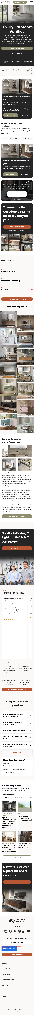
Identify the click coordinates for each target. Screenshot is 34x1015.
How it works (24, 115)
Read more (4, 133)
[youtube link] (28, 931)
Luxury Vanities (19, 798)
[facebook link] (10, 931)
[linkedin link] (23, 931)
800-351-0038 (17, 199)
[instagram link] (5, 931)
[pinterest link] (19, 931)
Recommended (6, 798)
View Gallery (17, 882)
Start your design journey (17, 299)
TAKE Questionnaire (17, 227)
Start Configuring (17, 48)
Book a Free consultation (17, 689)
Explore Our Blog (17, 858)
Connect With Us (19, 2)
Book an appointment (17, 194)
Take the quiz (10, 115)
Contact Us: (7, 764)
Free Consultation (17, 53)
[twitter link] (14, 931)
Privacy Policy (17, 1011)
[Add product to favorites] (15, 326)
